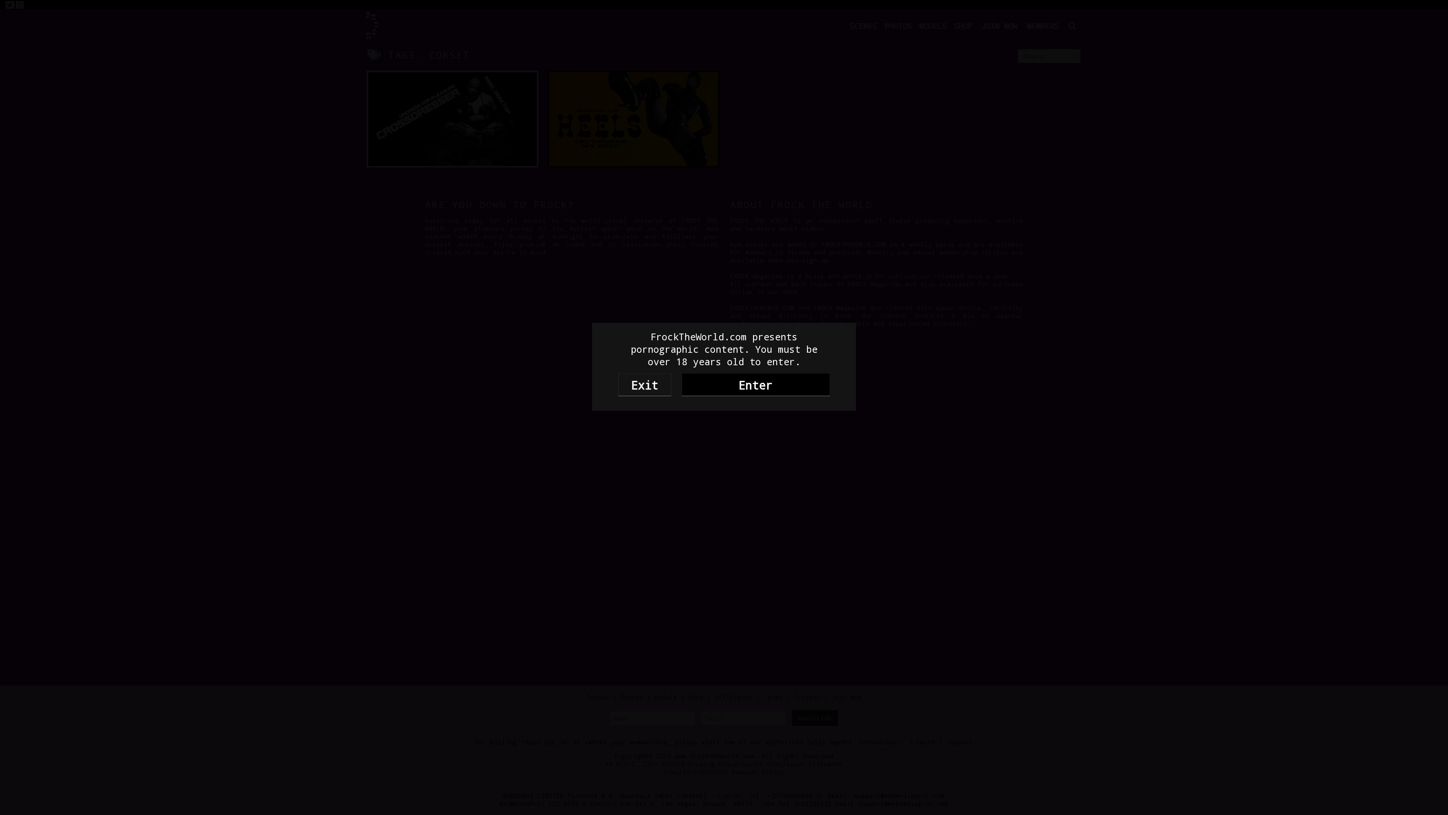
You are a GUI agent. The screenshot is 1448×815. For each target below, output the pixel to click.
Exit (644, 384)
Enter (756, 384)
